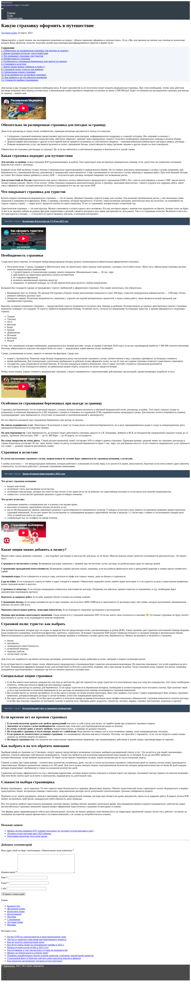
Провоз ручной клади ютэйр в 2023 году (28, 947)
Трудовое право (9, 33)
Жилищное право (16, 908)
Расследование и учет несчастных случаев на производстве (37, 950)
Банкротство (13, 906)
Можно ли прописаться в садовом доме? (27, 953)
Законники (9, 966)
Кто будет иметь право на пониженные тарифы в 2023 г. (35, 944)
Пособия (11, 916)
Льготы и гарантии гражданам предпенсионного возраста (36, 939)
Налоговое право (16, 911)
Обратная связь (15, 18)
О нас (10, 15)
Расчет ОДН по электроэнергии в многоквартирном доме (36, 936)
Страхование (13, 919)
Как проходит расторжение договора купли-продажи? (34, 961)
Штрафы (11, 925)
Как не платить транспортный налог (25, 942)
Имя (4, 877)
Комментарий (9, 872)
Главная (11, 13)
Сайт (3, 888)
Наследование (14, 914)
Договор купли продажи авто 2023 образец (29, 833)
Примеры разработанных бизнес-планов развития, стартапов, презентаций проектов (50, 955)
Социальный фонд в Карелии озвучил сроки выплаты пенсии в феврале (44, 958)
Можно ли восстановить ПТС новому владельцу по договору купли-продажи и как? (50, 831)
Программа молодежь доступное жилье (27, 836)
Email (5, 883)
